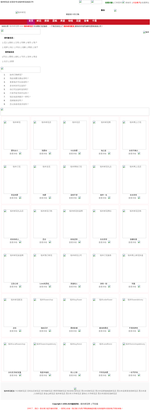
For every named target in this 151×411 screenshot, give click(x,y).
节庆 (23, 57)
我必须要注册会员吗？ (19, 78)
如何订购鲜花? (16, 75)
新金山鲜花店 (50, 393)
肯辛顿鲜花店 (47, 391)
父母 (17, 42)
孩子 (36, 47)
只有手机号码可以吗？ (19, 93)
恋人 (6, 42)
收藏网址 (145, 2)
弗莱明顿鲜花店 (60, 391)
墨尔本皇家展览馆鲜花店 (128, 391)
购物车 (128, 2)
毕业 (18, 47)
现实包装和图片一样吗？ (20, 97)
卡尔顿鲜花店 (21, 391)
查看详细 (13, 154)
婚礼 (17, 57)
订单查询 (118, 2)
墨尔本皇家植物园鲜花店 (106, 391)
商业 (35, 57)
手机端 (95, 404)
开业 (5, 57)
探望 (12, 61)
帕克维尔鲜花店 (74, 391)
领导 (29, 42)
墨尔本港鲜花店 (88, 391)
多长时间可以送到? (18, 86)
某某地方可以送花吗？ (19, 82)
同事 (23, 42)
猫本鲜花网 (14, 26)
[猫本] (20, 154)
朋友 (11, 42)
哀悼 (29, 57)
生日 (6, 61)
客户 (35, 42)
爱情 (11, 57)
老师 (6, 47)
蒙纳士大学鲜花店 (90, 393)
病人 (12, 47)
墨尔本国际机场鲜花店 (107, 393)
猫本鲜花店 (61, 393)
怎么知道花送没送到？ (19, 104)
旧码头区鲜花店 (34, 391)
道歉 (24, 47)
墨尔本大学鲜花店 (74, 393)
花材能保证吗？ (16, 100)
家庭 (30, 47)
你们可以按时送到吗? (19, 89)
